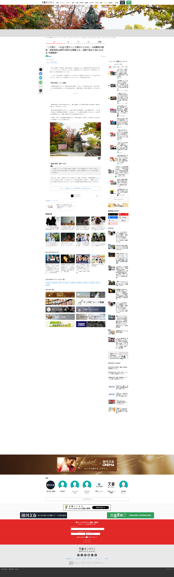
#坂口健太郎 (54, 282)
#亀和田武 (79, 282)
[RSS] (95, 555)
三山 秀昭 (120, 127)
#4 (88, 42)
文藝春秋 (86, 2)
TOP (46, 37)
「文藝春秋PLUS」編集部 (121, 176)
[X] (82, 555)
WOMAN (92, 2)
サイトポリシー (99, 558)
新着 (57, 2)
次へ (97, 196)
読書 (101, 2)
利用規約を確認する (81, 537)
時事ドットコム (121, 186)
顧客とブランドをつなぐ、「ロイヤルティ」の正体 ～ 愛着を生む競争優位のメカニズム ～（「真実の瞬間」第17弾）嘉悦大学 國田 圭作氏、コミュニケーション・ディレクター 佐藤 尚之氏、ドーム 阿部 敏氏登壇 (52, 269)
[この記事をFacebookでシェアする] (40, 74)
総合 (121, 64)
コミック (105, 2)
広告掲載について (69, 558)
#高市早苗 (48, 282)
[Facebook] (78, 555)
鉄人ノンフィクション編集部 (123, 90)
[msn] (92, 555)
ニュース (58, 37)
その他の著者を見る (87, 499)
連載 (77, 2)
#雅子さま (61, 282)
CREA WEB (11, 569)
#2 (68, 42)
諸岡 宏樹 (120, 77)
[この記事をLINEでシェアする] (40, 83)
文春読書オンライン (52, 37)
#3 (78, 42)
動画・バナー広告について (88, 558)
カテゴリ (68, 2)
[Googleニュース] (89, 555)
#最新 (99, 42)
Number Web (4, 569)
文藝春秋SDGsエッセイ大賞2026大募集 (97, 266)
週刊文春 (81, 2)
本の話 (16, 569)
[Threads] (85, 555)
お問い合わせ (77, 558)
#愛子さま (67, 282)
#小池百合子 (85, 282)
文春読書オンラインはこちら (52, 200)
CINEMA (97, 2)
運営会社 (106, 558)
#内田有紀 (73, 282)
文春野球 (110, 2)
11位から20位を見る (118, 199)
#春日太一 (98, 282)
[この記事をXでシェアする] (40, 70)
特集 (73, 2)
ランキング (62, 2)
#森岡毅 (47, 285)
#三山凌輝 (92, 282)
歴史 (55, 62)
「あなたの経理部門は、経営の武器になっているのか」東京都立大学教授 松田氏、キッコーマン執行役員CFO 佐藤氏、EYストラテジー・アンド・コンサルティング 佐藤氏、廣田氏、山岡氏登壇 (83, 269)
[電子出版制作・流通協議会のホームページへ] (71, 563)
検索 (117, 2)
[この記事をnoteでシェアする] (40, 87)
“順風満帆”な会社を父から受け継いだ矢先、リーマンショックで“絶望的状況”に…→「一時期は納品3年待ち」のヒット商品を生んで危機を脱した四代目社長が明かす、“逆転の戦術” (68, 268)
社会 (52, 62)
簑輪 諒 (50, 56)
